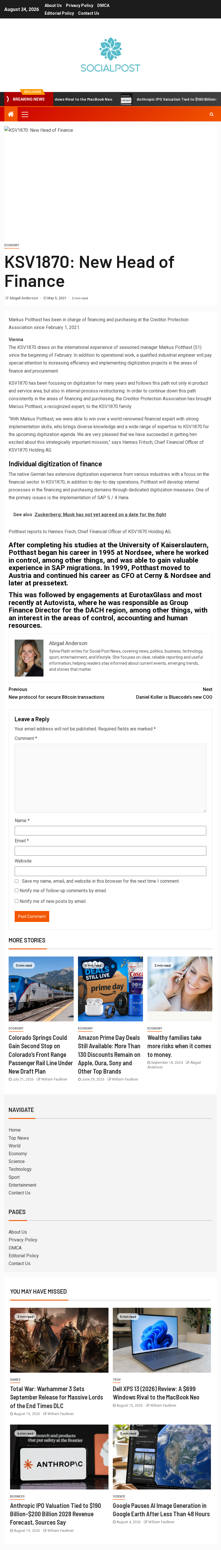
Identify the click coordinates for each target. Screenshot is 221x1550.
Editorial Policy (59, 13)
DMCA (103, 5)
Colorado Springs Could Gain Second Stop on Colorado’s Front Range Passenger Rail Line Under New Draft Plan (41, 1054)
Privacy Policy (79, 5)
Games (15, 1379)
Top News (19, 1138)
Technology (20, 1169)
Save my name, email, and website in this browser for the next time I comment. (101, 881)
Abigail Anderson (24, 298)
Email (22, 840)
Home (15, 1130)
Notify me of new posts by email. (53, 901)
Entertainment (22, 1185)
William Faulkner (54, 1079)
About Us (53, 5)
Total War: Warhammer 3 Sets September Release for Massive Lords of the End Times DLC (56, 1397)
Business (17, 1496)
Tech (117, 1379)
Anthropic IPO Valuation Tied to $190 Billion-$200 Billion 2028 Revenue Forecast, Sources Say (55, 1514)
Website (23, 861)
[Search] (211, 114)
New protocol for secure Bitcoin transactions (56, 693)
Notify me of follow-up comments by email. (63, 890)
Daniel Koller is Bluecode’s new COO (174, 693)
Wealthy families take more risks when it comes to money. (179, 1046)
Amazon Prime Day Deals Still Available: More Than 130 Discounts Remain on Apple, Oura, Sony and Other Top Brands (109, 1054)
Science (17, 1161)
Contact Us (88, 13)
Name (22, 820)
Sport (14, 1177)
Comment (26, 738)
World (14, 1146)
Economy (11, 245)
